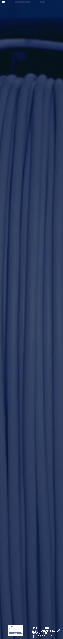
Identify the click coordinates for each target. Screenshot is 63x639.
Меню (8, 1)
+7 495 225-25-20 (58, 1)
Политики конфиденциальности (14, 630)
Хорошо (15, 633)
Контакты (48, 1)
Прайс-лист (43, 1)
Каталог (12, 1)
